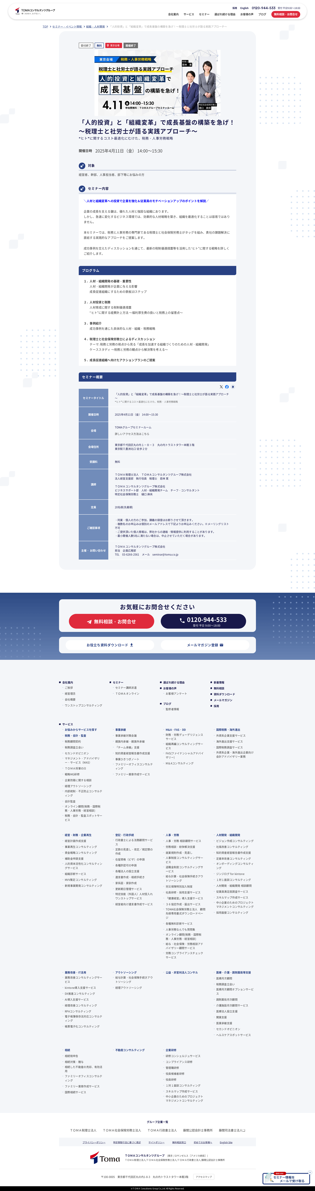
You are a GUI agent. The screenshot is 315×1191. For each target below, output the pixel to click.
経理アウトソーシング (78, 786)
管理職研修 (172, 1068)
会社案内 (67, 682)
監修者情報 (172, 709)
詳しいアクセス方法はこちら (132, 434)
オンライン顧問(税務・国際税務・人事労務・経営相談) (82, 808)
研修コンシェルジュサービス (183, 1056)
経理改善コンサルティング (81, 1005)
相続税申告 (71, 1056)
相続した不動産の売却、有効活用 (83, 1069)
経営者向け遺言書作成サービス (134, 904)
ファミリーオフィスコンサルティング (134, 766)
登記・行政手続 (124, 835)
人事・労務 (172, 835)
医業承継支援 (224, 1023)
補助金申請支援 (74, 858)
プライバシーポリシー (94, 1142)
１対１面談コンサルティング (233, 880)
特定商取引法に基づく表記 (127, 1142)
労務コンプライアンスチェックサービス (184, 955)
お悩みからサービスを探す (81, 729)
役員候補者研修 (175, 1074)
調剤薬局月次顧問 (227, 999)
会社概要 (70, 699)
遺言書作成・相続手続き (130, 877)
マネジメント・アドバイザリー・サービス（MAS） (82, 760)
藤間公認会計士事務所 (198, 1130)
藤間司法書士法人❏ (232, 1130)
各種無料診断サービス (179, 923)
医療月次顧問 (224, 978)
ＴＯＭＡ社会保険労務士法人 (122, 1130)
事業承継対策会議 (126, 735)
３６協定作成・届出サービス (183, 904)
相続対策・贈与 (74, 1062)
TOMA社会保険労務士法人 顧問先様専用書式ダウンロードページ (185, 913)
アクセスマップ (204, 1176)
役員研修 (171, 1079)
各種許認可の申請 (126, 865)
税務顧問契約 (73, 741)
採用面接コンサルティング (232, 912)
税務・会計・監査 (75, 735)
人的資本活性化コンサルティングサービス (83, 866)
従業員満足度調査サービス (232, 891)
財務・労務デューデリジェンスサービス (184, 737)
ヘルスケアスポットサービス (233, 1035)
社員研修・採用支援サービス (183, 892)
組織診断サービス (75, 874)
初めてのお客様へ (203, 1142)
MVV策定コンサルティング (81, 880)
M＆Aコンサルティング (180, 763)
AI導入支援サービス (77, 999)
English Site (226, 1142)
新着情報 (219, 682)
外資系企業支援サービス (231, 735)
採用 (234, 8)
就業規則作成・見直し (179, 853)
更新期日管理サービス (128, 889)
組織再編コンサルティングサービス (184, 746)
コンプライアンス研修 (179, 1062)
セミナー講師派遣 (126, 688)
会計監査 (70, 801)
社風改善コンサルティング (232, 847)
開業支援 (221, 1017)
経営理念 (70, 693)
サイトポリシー (156, 1142)
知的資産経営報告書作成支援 (132, 753)
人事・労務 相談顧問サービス (183, 841)
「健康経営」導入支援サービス (184, 898)
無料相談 (219, 688)
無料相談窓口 (179, 1142)
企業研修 (171, 1050)
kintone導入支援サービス (80, 988)
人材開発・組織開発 (228, 835)
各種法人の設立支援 (127, 871)
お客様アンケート (176, 693)
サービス (67, 724)
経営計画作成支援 (75, 841)
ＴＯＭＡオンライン (127, 693)
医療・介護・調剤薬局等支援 (233, 972)
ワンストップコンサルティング (83, 705)
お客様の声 (170, 688)
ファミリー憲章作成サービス (132, 774)
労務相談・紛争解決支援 (180, 847)
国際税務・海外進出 (228, 729)
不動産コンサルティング (130, 1050)
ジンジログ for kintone (230, 874)
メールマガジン (223, 700)
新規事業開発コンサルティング (83, 886)
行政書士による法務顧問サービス (134, 842)
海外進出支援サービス (229, 741)
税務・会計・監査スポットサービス (83, 818)
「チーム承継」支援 (127, 747)
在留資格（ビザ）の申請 (130, 859)
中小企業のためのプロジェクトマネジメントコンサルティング (235, 904)
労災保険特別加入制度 (179, 886)
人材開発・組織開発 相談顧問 (234, 886)
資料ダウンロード (224, 694)
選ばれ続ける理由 (174, 682)
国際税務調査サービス (229, 747)
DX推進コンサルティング (80, 993)
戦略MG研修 (72, 774)
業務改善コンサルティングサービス (83, 979)
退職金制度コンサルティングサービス (184, 869)
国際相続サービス (75, 1092)
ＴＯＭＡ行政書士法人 (162, 1130)
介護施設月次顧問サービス (232, 1005)
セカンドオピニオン (77, 753)
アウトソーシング (126, 972)
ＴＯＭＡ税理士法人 (83, 1130)
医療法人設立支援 (227, 1011)
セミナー (118, 682)
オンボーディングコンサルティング (235, 866)
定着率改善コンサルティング (233, 858)
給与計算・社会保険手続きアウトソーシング (184, 878)
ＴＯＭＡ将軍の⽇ (75, 768)
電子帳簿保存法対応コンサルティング (83, 1018)
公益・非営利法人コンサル (182, 972)
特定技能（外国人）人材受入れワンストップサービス (134, 896)
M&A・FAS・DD (176, 729)
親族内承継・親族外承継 (130, 741)
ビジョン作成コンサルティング (235, 841)
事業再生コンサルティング (81, 847)
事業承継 (120, 729)
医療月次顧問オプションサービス (235, 991)
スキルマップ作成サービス (232, 897)
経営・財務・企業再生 (78, 835)
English (244, 8)
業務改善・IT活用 (75, 972)
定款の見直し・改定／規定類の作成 (134, 851)
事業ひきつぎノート (127, 759)
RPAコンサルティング (78, 1011)
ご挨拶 (69, 688)
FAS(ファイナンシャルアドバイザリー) (185, 755)
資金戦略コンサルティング (81, 853)
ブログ (167, 703)
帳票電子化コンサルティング (82, 1026)
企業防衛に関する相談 (78, 780)
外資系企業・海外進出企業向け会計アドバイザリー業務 (235, 754)
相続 (67, 1050)
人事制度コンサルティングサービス (184, 860)
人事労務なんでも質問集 (180, 929)
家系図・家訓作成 (126, 883)
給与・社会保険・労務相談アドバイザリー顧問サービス (184, 946)
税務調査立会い (74, 747)
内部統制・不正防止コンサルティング (83, 793)
